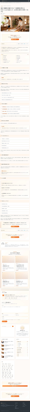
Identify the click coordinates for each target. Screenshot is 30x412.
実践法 (4, 369)
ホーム (1, 2)
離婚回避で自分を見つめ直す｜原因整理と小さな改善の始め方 (8, 341)
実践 (2, 369)
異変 (7, 373)
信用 (12, 365)
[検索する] (12, 326)
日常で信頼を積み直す (18, 58)
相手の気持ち (10, 373)
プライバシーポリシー (25, 405)
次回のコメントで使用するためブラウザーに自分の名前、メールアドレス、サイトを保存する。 (11, 319)
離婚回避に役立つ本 (19, 352)
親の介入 (10, 376)
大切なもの (9, 366)
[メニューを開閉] (28, 1)
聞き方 (2, 376)
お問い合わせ (24, 406)
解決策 (12, 376)
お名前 (2, 313)
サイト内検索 (16, 405)
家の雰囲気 (7, 369)
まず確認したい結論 (4, 55)
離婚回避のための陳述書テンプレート (15, 39)
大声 (11, 366)
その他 (18, 354)
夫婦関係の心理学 (19, 341)
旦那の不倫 (3, 373)
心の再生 (3, 2)
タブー (6, 365)
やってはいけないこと (5, 58)
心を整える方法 (19, 344)
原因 (4, 366)
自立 (7, 376)
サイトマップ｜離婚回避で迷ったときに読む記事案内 (8, 352)
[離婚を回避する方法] (4, 1)
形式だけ (11, 369)
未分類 (18, 355)
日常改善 (10, 372)
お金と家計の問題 (19, 349)
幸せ (9, 369)
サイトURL (3, 316)
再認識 (2, 366)
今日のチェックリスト (18, 62)
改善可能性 (3, 372)
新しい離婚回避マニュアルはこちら (15, 226)
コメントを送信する (4, 321)
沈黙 (5, 373)
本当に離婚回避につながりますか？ (6, 62)
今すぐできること (9, 365)
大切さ (6, 366)
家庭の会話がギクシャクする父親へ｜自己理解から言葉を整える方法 (8, 345)
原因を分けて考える (18, 55)
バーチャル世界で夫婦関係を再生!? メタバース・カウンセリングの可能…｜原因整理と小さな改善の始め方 (8, 356)
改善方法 (6, 372)
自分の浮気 (5, 376)
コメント (3, 305)
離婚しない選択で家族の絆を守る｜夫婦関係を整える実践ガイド (8, 349)
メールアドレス (16, 313)
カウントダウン (3, 365)
